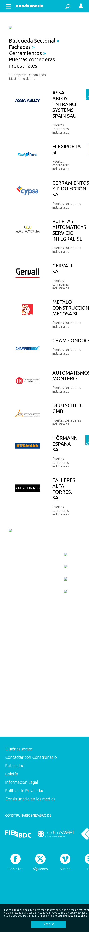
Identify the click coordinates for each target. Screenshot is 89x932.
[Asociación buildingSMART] (56, 833)
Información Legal (21, 782)
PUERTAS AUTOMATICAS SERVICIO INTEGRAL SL (69, 230)
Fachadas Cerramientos (25, 50)
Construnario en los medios (30, 798)
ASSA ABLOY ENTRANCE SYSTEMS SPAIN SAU (65, 104)
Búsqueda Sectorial (32, 41)
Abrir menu (8, 6)
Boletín (11, 773)
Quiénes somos (19, 749)
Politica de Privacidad (24, 790)
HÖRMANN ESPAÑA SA (64, 443)
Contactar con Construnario (31, 757)
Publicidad (14, 765)
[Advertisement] (21, 670)
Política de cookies (75, 915)
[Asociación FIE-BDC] (18, 833)
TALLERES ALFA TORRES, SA (63, 489)
